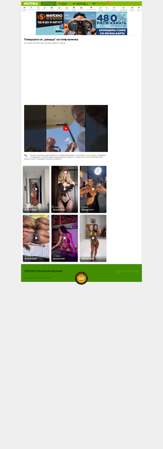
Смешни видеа (90, 155)
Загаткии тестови (51, 10)
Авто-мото (59, 9)
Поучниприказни (132, 10)
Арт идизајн (139, 10)
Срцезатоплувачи (91, 9)
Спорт (106, 9)
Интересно (81, 9)
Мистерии (31, 9)
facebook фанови (43, 271)
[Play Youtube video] (66, 128)
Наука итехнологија (114, 10)
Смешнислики (74, 10)
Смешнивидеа (24, 10)
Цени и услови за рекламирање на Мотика (127, 271)
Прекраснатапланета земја (123, 10)
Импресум (118, 273)
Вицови (38, 9)
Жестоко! (66, 9)
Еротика (45, 9)
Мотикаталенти (100, 10)
